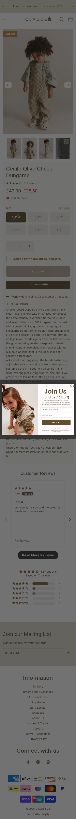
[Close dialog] (71, 386)
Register (56, 422)
